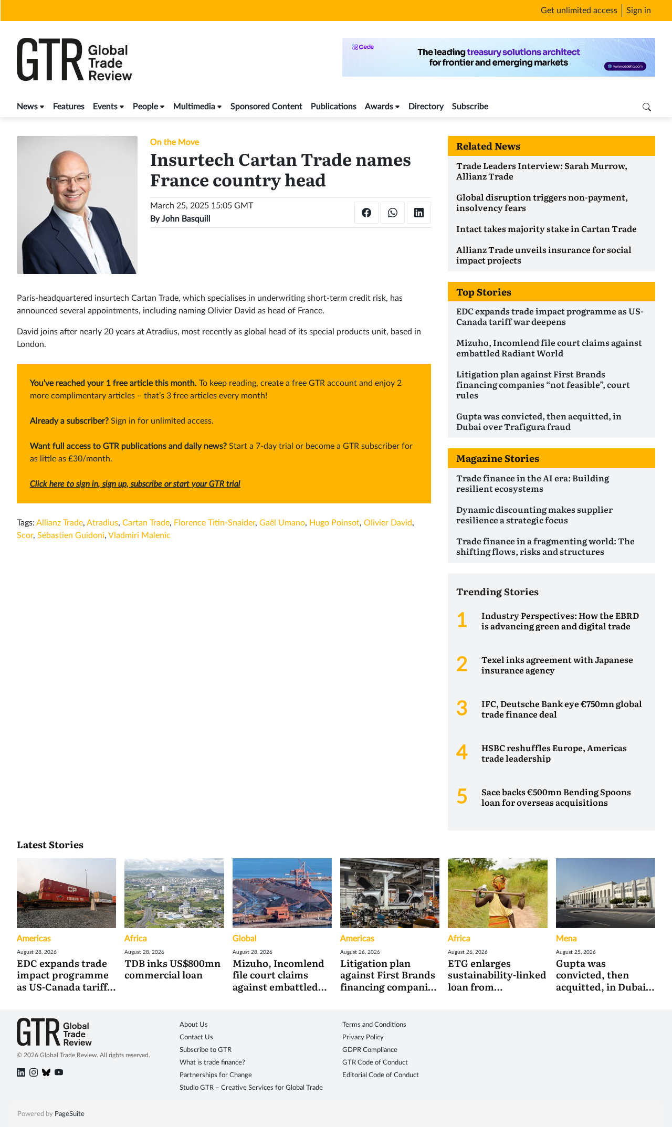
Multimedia (194, 106)
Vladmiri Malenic (139, 535)
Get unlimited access (579, 10)
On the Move (174, 142)
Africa (135, 938)
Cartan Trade (146, 523)
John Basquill (186, 219)
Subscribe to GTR (206, 1050)
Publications (333, 106)
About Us (194, 1024)
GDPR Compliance (369, 1050)
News (27, 106)
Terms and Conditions (374, 1024)
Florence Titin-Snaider (214, 523)
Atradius (102, 523)
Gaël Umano (282, 523)
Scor (25, 535)
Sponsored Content (266, 106)
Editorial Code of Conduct (380, 1075)
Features (69, 106)
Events (105, 106)
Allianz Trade (59, 523)
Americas (34, 938)
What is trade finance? (212, 1062)
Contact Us (196, 1037)
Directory (426, 106)
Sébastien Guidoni (70, 535)
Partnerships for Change (216, 1075)
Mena (566, 938)
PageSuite (70, 1114)
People (145, 106)
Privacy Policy (363, 1037)
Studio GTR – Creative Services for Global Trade (251, 1087)
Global (245, 938)
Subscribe (470, 106)
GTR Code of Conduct (375, 1062)
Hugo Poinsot (334, 523)
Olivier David (388, 523)
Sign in (638, 10)
